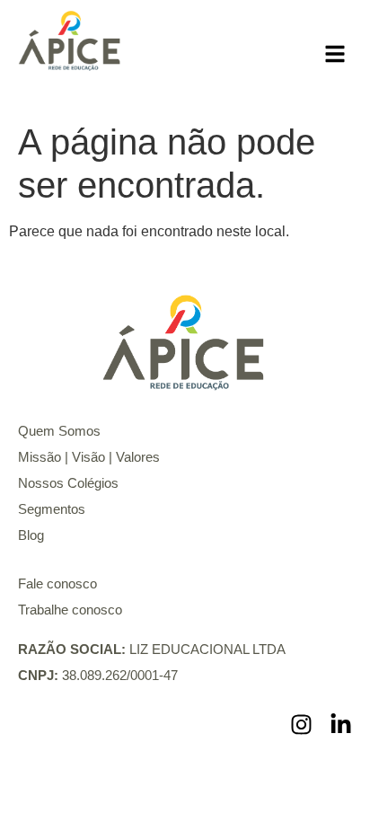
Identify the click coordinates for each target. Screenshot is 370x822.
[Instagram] (301, 724)
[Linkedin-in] (341, 724)
